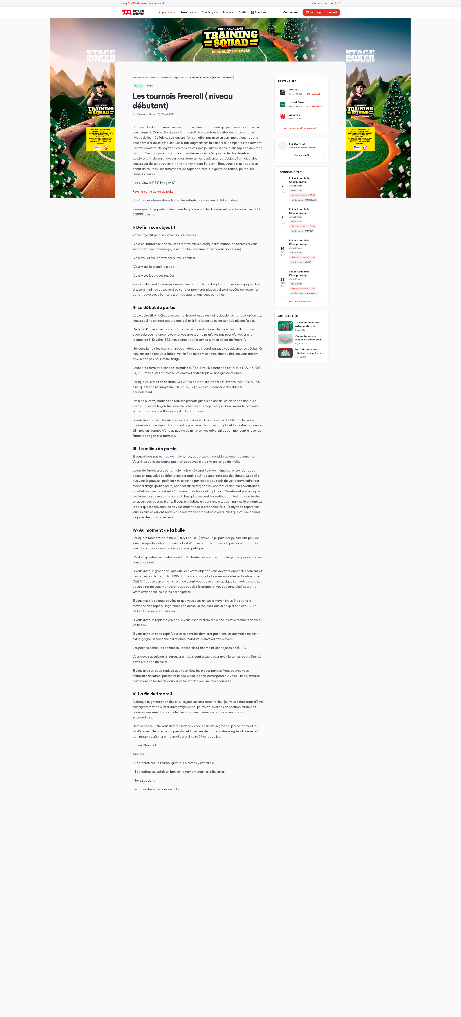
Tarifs (242, 12)
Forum (227, 12)
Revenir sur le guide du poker (154, 192)
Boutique (260, 12)
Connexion (290, 12)
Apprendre (165, 12)
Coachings (208, 12)
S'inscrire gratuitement (321, 12)
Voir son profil (301, 155)
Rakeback (187, 12)
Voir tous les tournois (300, 301)
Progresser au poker (144, 77)
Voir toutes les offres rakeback (300, 128)
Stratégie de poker (172, 77)
